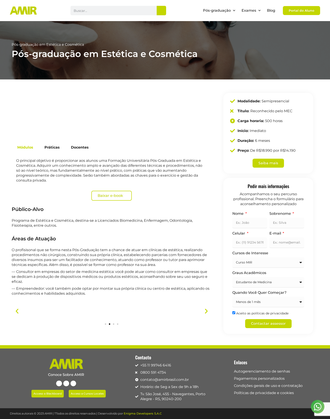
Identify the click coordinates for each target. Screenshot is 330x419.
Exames (249, 10)
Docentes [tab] (80, 147)
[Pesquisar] (161, 10)
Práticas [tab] (52, 147)
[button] (17, 311)
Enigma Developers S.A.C (143, 413)
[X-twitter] (66, 383)
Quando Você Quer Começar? (259, 293)
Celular (239, 233)
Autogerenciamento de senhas (262, 371)
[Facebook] (59, 383)
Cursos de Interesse (250, 253)
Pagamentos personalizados (259, 378)
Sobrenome (280, 214)
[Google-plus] (73, 383)
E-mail (275, 233)
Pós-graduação (217, 10)
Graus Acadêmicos (249, 273)
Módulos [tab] (25, 147)
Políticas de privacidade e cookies (264, 393)
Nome (238, 214)
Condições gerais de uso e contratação (268, 386)
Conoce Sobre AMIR (66, 375)
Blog (271, 10)
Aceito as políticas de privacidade (262, 313)
